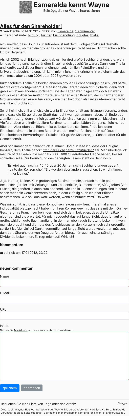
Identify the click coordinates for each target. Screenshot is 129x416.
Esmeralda (65, 31)
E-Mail (5, 293)
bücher (46, 35)
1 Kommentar (85, 31)
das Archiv (68, 404)
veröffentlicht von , (49, 31)
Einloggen (123, 403)
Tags (47, 404)
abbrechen (32, 388)
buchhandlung (64, 35)
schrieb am (26, 253)
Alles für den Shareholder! (31, 26)
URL (3, 309)
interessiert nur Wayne (49, 409)
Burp (108, 409)
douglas (82, 35)
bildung (33, 35)
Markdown (20, 330)
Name (4, 276)
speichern (10, 388)
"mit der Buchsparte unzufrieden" (68, 150)
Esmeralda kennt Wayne (72, 5)
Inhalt (4, 326)
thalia (94, 35)
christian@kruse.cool (111, 412)
